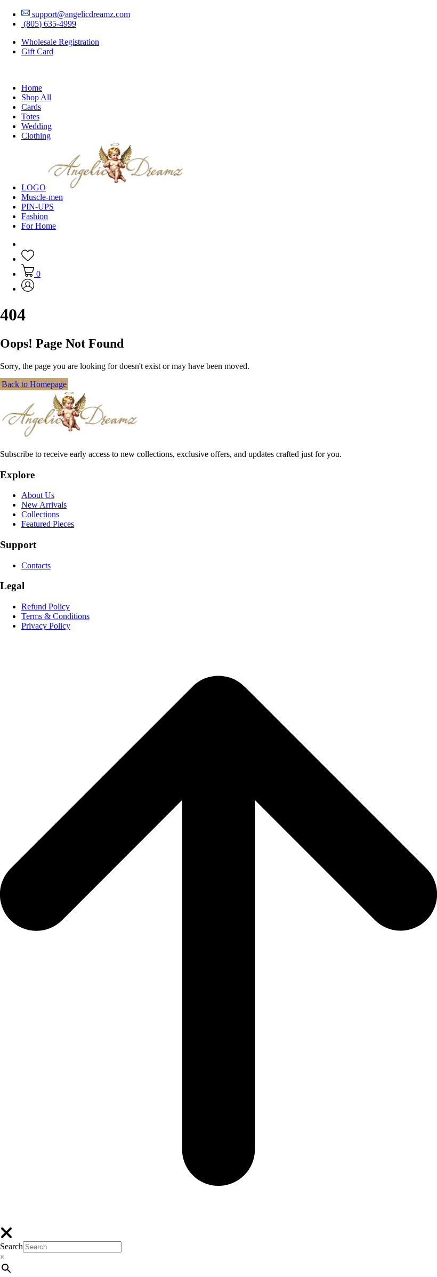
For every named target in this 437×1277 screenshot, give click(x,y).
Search (11, 1246)
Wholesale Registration (60, 41)
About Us (37, 495)
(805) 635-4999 (48, 23)
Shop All (36, 97)
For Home (38, 225)
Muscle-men (42, 197)
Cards (31, 106)
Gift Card (37, 51)
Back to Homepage (34, 384)
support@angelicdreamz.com (80, 14)
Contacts (36, 565)
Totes (30, 116)
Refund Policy (45, 606)
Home (31, 87)
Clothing (36, 135)
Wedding (36, 126)
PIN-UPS (37, 206)
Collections (40, 514)
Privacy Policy (45, 625)
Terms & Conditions (55, 616)
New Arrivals (44, 504)
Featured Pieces (47, 523)
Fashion (34, 216)
